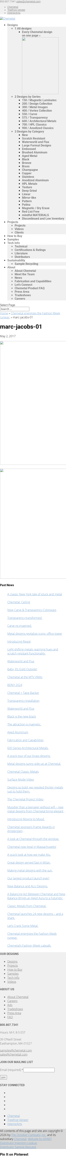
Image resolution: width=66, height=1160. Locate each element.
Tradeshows (23, 295)
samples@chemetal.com (16, 1050)
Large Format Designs (36, 145)
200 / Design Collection (37, 103)
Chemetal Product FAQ (30, 288)
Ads (9, 1005)
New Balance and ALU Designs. (27, 886)
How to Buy (14, 236)
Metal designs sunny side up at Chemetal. (34, 764)
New (25, 135)
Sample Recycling (26, 264)
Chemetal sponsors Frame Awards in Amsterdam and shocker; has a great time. (31, 829)
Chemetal (12, 6)
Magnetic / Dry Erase (36, 208)
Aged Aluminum (17, 732)
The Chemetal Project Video (25, 799)
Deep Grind (29, 190)
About (11, 267)
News (18, 278)
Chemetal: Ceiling (18, 602)
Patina (26, 204)
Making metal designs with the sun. (30, 870)
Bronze (26, 163)
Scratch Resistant (33, 138)
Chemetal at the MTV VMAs (24, 677)
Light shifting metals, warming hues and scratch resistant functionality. (32, 651)
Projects (12, 222)
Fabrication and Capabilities (33, 281)
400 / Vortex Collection (37, 110)
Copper (27, 173)
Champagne (30, 170)
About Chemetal (25, 271)
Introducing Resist (19, 641)
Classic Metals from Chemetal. (26, 906)
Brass (26, 166)
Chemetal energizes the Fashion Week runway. (32, 936)
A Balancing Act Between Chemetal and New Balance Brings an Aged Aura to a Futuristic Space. (36, 896)
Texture (27, 187)
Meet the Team (25, 274)
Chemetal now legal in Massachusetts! (31, 847)
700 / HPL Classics (34, 124)
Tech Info (13, 243)
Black (25, 159)
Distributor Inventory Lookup (18, 1143)
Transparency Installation (23, 701)
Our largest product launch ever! (28, 878)
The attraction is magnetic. (24, 724)
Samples (13, 239)
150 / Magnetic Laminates (39, 100)
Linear (26, 194)
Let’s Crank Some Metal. (22, 926)
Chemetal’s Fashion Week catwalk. (29, 946)
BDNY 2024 (14, 685)
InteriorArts (13, 12)
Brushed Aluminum (34, 152)
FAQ (10, 1017)
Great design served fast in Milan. (29, 863)
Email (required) (11, 1070)
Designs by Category (29, 131)
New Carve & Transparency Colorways (31, 610)
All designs (23, 28)
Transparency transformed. (24, 618)
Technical (21, 246)
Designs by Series (28, 96)
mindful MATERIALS (35, 215)
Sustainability (16, 260)
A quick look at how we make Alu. (29, 855)
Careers (20, 298)
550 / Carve (29, 114)
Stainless (28, 177)
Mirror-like (29, 197)
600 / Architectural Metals (39, 121)
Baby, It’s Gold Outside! (22, 669)
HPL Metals (29, 183)
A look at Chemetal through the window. (33, 839)
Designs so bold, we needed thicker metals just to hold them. (35, 789)
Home (4, 313)
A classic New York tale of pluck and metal (34, 594)
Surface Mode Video (20, 779)
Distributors (22, 257)
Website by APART (40, 1139)
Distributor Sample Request (18, 1147)
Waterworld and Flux (35, 142)
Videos (19, 229)
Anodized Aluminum (35, 180)
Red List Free (30, 211)
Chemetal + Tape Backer (23, 693)
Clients (19, 232)
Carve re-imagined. (19, 626)
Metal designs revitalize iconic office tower (34, 634)
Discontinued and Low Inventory (43, 218)
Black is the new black (21, 716)
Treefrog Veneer (16, 9)
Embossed (29, 149)
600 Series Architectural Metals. (28, 748)
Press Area (22, 291)
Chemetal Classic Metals (23, 772)
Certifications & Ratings (30, 250)
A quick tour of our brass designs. (29, 756)
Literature (21, 253)
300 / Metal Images (35, 107)
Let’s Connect (23, 284)
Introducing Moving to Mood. (26, 819)
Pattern (27, 201)
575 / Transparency (35, 117)
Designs (12, 25)
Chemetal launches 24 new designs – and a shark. (35, 916)
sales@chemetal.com (13, 1054)
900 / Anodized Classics (38, 128)
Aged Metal (29, 156)
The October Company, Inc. (28, 1135)
